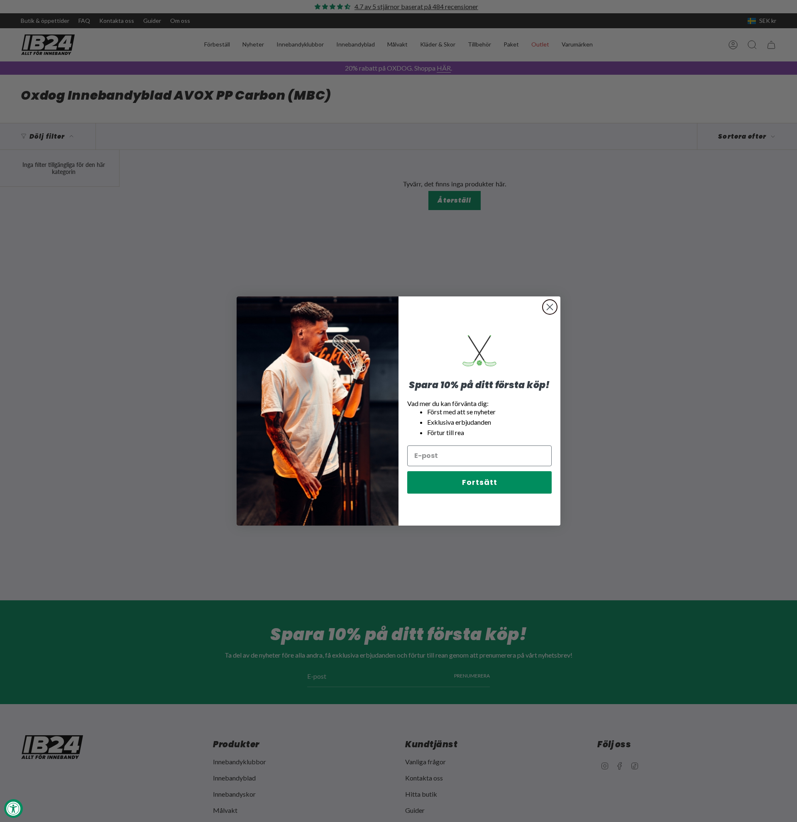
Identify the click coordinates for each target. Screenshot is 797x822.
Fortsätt (479, 482)
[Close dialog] (550, 307)
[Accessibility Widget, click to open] (13, 808)
